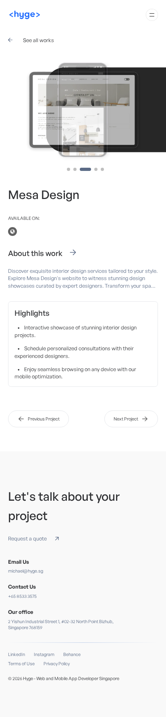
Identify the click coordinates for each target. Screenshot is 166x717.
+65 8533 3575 (22, 596)
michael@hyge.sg (25, 571)
